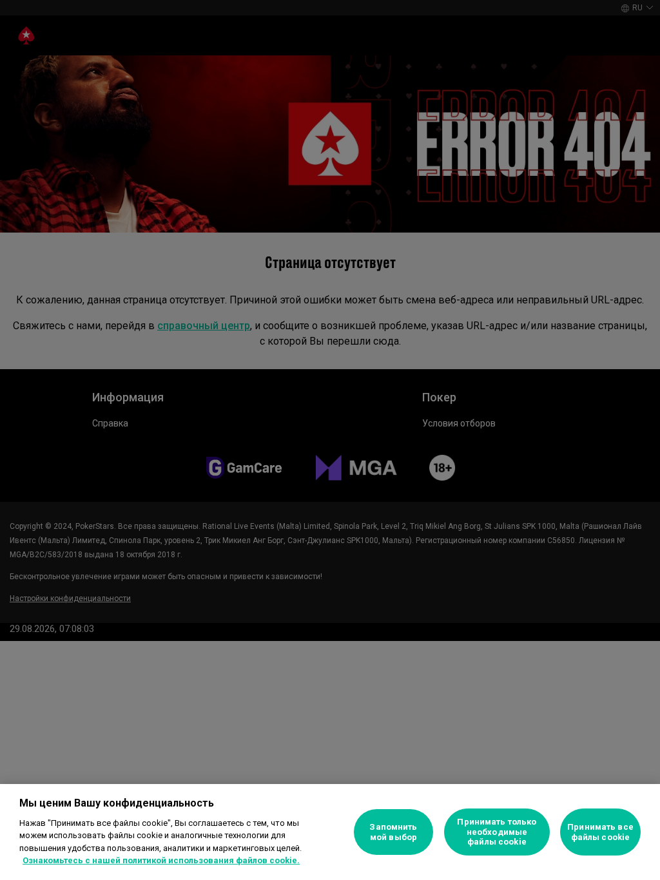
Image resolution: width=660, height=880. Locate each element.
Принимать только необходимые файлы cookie (496, 832)
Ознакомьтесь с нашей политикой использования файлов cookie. (161, 860)
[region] (330, 832)
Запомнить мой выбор (393, 832)
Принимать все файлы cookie (600, 832)
